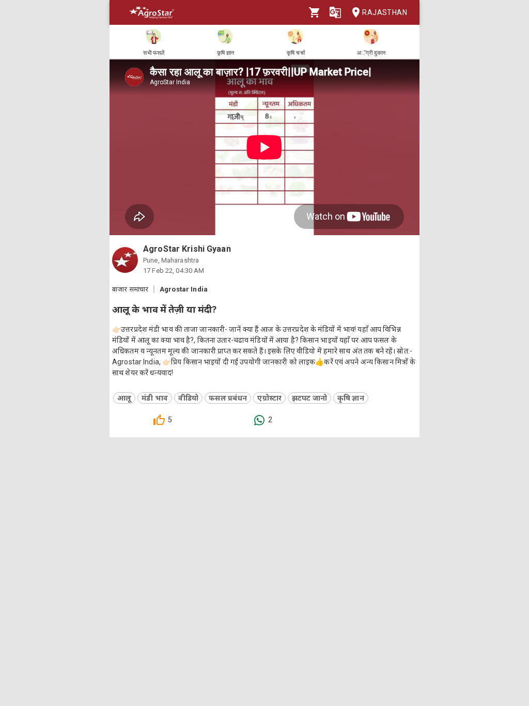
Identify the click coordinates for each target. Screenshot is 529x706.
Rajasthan (384, 12)
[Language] (335, 12)
